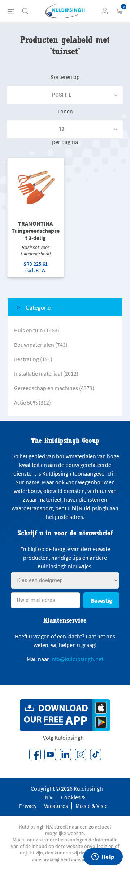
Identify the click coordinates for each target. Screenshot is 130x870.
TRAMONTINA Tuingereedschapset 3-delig (36, 230)
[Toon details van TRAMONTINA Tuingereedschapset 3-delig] (36, 186)
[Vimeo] (65, 754)
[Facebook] (35, 754)
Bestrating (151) (33, 359)
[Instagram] (80, 754)
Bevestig (101, 600)
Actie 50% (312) (32, 402)
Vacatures (56, 805)
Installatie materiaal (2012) (46, 373)
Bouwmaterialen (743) (41, 344)
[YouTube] (50, 754)
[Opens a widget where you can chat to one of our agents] (103, 857)
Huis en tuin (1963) (36, 330)
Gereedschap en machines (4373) (54, 388)
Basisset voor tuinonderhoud (36, 250)
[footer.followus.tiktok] (96, 754)
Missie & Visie (91, 805)
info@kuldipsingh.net (76, 659)
